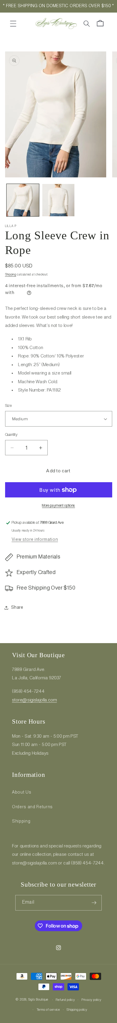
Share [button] (17, 607)
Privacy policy (91, 1000)
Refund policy (65, 1000)
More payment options (58, 506)
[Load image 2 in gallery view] (58, 200)
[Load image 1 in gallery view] (23, 200)
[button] (13, 23)
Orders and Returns (32, 807)
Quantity (11, 435)
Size (8, 406)
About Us (21, 792)
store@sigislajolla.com (34, 700)
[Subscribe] (94, 903)
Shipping (10, 274)
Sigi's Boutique (38, 1000)
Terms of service (48, 1010)
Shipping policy (77, 1010)
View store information (35, 539)
